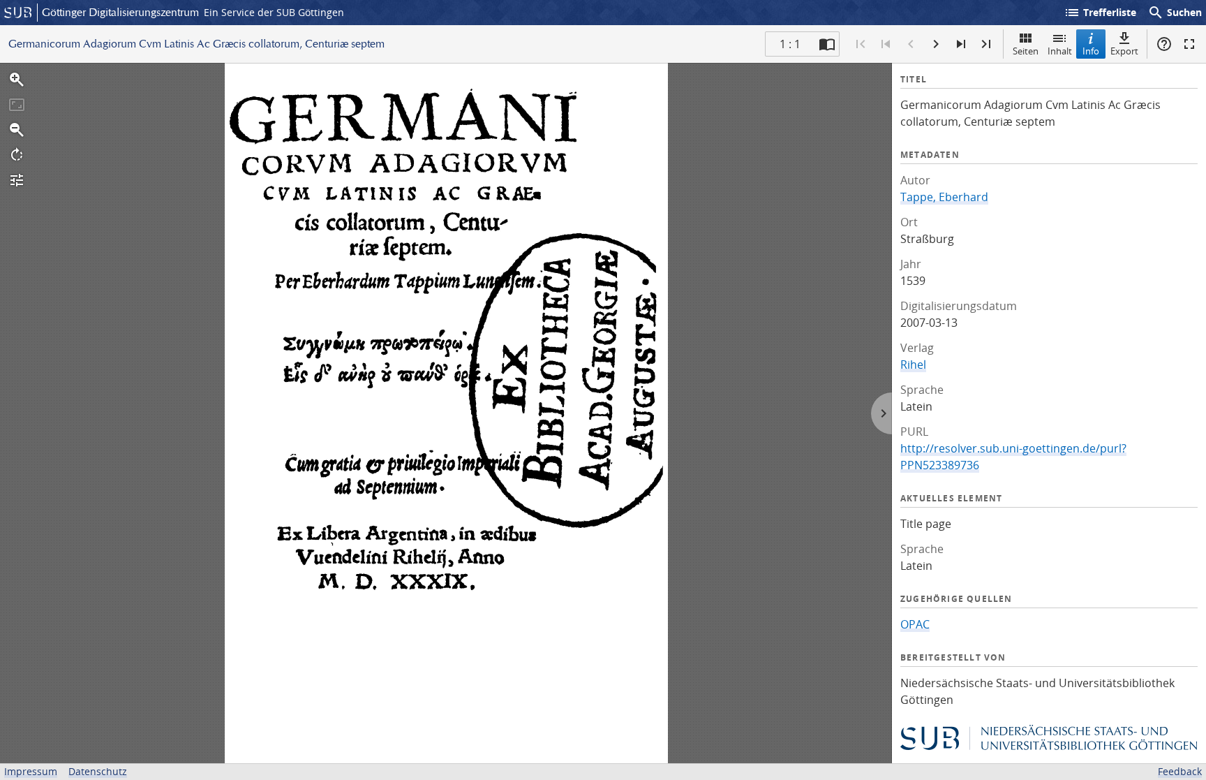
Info (1090, 51)
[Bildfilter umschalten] (16, 180)
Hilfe (1164, 44)
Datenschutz (97, 771)
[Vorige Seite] (910, 44)
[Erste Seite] (860, 44)
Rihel (913, 364)
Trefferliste (1100, 12)
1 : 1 (790, 44)
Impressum (30, 771)
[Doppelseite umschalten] (827, 44)
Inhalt (1060, 51)
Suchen (1174, 12)
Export (1124, 51)
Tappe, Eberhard (944, 197)
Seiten (1025, 51)
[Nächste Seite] (935, 44)
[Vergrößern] (16, 79)
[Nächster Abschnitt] (961, 44)
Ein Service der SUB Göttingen (274, 12)
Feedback (1180, 771)
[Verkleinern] (16, 129)
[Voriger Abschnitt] (885, 44)
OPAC (915, 624)
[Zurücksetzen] (16, 104)
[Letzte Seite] (986, 44)
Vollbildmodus (1189, 44)
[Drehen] (16, 155)
